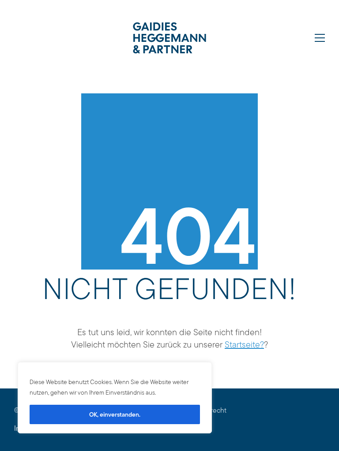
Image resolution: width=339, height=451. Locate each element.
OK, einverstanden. (114, 414)
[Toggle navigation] (320, 38)
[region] (115, 397)
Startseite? (244, 344)
